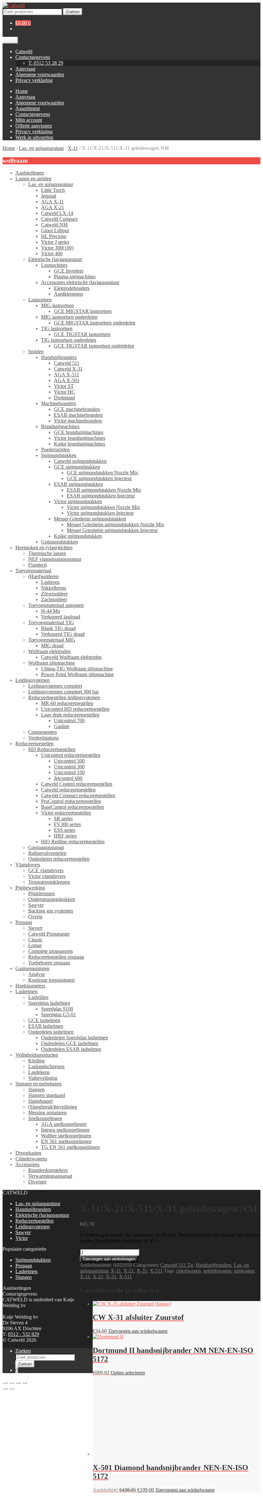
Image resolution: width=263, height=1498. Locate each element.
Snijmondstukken (58, 455)
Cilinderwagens (31, 1158)
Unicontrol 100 (69, 772)
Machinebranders (58, 403)
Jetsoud (48, 196)
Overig (35, 916)
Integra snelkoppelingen (65, 1130)
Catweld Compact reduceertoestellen (78, 795)
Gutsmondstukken (59, 541)
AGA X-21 (52, 207)
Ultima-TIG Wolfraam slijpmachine (77, 668)
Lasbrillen (38, 997)
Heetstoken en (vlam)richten (43, 547)
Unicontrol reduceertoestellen (70, 755)
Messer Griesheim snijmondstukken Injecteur (112, 530)
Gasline (61, 726)
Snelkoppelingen (45, 1118)
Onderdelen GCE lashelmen (69, 1043)
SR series (63, 818)
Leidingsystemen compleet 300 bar (63, 691)
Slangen (36, 1089)
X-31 (142, 1270)
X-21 (128, 1270)
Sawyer (36, 905)
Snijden (36, 351)
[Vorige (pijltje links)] (5, 1388)
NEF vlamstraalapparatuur (54, 559)
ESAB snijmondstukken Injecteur (101, 495)
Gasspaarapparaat (46, 847)
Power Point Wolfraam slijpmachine (77, 674)
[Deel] (18, 1383)
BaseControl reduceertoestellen (72, 807)
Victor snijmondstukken (78, 501)
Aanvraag (25, 68)
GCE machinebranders (77, 409)
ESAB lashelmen (45, 1026)
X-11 (73, 148)
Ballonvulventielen (47, 853)
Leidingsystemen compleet (55, 686)
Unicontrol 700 (69, 720)
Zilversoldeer (54, 593)
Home (21, 91)
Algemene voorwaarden (39, 74)
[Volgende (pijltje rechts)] (11, 1388)
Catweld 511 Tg (176, 1265)
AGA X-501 (67, 380)
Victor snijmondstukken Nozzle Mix (103, 507)
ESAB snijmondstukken (78, 484)
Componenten (42, 732)
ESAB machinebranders (78, 415)
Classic (35, 939)
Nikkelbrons (53, 588)
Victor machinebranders (78, 420)
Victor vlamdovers (46, 876)
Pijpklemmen (41, 893)
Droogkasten (28, 1153)
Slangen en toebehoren (38, 1083)
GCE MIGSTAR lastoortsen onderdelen (94, 322)
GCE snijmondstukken (77, 467)
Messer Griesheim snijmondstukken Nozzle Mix (115, 524)
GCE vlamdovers (46, 870)
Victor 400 (52, 253)
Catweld (23, 51)
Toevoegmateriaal (33, 570)
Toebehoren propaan (49, 962)
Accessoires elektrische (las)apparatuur (80, 282)
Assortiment (27, 108)
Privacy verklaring (34, 80)
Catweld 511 (67, 363)
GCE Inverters (68, 271)
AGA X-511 (66, 374)
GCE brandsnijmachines (78, 432)
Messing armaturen (47, 1112)
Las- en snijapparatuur (41, 148)
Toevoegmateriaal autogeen (56, 605)
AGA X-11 (52, 201)
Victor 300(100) (57, 247)
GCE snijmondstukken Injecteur (99, 478)
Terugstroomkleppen (49, 882)
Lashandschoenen (46, 1066)
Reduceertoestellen (34, 743)
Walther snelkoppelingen (66, 1135)
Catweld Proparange (49, 934)
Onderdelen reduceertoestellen (58, 859)
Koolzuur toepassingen (51, 980)
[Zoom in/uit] (5, 1383)
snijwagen (244, 1270)
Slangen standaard (46, 1095)
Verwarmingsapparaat (50, 1176)
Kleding (36, 1060)
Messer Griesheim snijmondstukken (90, 518)
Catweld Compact (59, 219)
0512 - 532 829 (23, 1334)
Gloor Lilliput (55, 230)
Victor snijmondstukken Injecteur (100, 513)
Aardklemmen (68, 294)
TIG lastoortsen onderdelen (68, 340)
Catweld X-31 (68, 369)
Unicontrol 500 (69, 761)
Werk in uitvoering (34, 137)
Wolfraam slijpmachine (51, 663)
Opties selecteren (128, 1372)
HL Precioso (53, 236)
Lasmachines (54, 265)
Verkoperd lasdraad (60, 616)
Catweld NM (54, 224)
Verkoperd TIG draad (63, 634)
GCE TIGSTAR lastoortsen (82, 334)
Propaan (23, 922)
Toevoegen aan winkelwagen (108, 1259)
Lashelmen (26, 991)
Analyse (36, 974)
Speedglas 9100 (57, 1008)
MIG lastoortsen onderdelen (69, 317)
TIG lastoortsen (56, 328)
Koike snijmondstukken (78, 536)
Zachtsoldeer (54, 599)
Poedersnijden (55, 449)
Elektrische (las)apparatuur (55, 259)
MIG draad (52, 645)
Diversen (37, 1181)
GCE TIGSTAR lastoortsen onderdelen (94, 345)
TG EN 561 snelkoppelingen (70, 1147)
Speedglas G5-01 (58, 1014)
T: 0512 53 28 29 (45, 63)
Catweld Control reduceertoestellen (76, 784)
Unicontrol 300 (69, 766)
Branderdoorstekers (48, 1170)
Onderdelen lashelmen (50, 1032)
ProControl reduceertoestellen (71, 801)
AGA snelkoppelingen (64, 1124)
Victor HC (64, 392)
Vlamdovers (27, 864)
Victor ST (64, 386)
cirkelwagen (188, 1270)
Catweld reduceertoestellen (68, 789)
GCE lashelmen (44, 1020)
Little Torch (53, 190)
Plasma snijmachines (75, 276)
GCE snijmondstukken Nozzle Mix (102, 472)
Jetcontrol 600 (68, 778)
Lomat (34, 945)
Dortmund (64, 397)
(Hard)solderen (43, 576)
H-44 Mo (50, 611)
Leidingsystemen (32, 680)
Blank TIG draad (58, 628)
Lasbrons (50, 582)
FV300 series (67, 824)
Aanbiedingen (29, 173)
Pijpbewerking (30, 887)
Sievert (35, 928)
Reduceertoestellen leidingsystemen (64, 697)
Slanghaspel (40, 1101)
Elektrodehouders (71, 288)
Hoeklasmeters (30, 985)
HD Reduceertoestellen (51, 749)
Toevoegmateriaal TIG (51, 622)
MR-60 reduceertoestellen (67, 703)
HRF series (65, 836)
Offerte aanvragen (33, 125)
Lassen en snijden (33, 178)
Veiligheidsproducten (36, 1055)
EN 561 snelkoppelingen (66, 1141)
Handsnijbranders (59, 357)
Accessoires (27, 1164)
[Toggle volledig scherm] (11, 1383)
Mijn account (28, 120)
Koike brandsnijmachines (79, 443)
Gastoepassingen (32, 968)
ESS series (64, 830)
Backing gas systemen (50, 910)
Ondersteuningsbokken (51, 899)
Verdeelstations (43, 738)
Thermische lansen (47, 553)
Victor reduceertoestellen (66, 812)
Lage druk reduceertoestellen (70, 714)
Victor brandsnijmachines (79, 438)
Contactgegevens (32, 57)
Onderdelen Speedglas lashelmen (74, 1037)
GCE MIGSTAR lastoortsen (83, 311)
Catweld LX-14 (57, 213)
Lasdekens (39, 1072)
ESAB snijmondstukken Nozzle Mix (104, 490)
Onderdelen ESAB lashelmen (71, 1049)
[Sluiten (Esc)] (24, 1383)
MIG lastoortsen (57, 305)
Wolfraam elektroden (49, 651)
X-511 (156, 1270)
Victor (21, 1238)
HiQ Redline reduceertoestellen (73, 841)
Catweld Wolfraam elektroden (71, 657)
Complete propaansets (50, 951)
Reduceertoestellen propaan (56, 957)
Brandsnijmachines (60, 426)
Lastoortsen (40, 299)
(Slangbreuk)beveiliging (52, 1106)
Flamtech (37, 565)
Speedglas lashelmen (49, 1003)
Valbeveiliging (42, 1078)
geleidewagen (217, 1270)
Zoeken (73, 11)
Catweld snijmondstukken (80, 461)
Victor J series (55, 242)
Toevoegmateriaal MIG (51, 640)
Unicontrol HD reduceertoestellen (75, 709)
